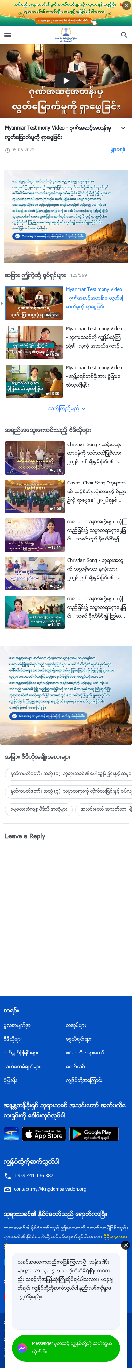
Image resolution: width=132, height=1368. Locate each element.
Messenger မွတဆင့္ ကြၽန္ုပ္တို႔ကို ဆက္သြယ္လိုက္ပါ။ (72, 1348)
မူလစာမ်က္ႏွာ (17, 1025)
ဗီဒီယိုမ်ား (13, 1039)
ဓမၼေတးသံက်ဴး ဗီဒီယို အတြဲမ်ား (39, 809)
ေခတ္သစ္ (75, 1067)
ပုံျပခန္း (10, 1080)
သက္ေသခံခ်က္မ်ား (22, 1067)
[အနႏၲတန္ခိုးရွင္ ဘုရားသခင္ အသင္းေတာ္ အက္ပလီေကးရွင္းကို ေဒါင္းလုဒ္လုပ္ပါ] (11, 1134)
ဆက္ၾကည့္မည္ (63, 409)
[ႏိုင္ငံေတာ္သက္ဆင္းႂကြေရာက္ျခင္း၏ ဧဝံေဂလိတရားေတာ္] (66, 35)
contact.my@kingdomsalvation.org (50, 1189)
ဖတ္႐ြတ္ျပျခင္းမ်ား (21, 1053)
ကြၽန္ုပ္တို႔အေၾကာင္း (84, 1080)
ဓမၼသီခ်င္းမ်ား (79, 1039)
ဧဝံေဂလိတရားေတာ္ (85, 1053)
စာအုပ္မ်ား (76, 1025)
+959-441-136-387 (33, 1176)
